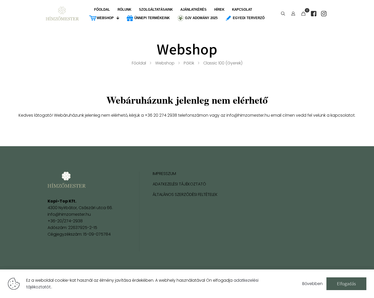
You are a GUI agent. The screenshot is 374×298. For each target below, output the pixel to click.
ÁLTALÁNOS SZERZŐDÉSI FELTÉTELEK (185, 195)
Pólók (189, 63)
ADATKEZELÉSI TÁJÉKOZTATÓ (179, 184)
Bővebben (312, 284)
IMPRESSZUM (164, 174)
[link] (67, 180)
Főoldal (139, 63)
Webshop (165, 63)
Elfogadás (346, 284)
